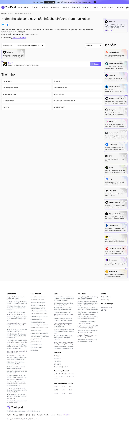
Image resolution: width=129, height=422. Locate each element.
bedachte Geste (59, 94)
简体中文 (15, 415)
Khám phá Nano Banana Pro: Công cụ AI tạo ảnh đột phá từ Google (87, 317)
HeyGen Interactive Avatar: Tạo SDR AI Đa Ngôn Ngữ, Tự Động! (88, 327)
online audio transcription (37, 300)
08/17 (70, 386)
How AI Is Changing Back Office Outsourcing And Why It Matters (63, 319)
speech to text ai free (36, 347)
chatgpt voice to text (36, 339)
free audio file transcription (38, 302)
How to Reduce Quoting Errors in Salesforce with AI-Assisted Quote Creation (63, 314)
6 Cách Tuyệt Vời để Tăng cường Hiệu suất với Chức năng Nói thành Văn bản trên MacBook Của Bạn (16, 357)
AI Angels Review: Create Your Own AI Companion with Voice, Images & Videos (64, 331)
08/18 (63, 386)
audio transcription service (38, 308)
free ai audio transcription (38, 305)
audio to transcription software (39, 316)
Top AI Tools (57, 364)
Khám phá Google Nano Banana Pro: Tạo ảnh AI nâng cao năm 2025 (88, 313)
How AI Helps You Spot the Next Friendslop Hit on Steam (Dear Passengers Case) (63, 325)
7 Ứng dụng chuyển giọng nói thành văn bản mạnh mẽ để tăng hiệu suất (17, 302)
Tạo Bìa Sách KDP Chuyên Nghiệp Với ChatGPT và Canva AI (87, 340)
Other (56, 379)
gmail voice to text (36, 342)
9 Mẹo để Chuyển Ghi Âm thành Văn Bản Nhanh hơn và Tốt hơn (17, 330)
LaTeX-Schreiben (8, 100)
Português (40, 415)
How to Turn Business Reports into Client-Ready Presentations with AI (63, 347)
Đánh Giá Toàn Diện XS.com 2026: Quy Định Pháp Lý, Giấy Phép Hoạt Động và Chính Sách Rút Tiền (87, 303)
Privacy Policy (105, 300)
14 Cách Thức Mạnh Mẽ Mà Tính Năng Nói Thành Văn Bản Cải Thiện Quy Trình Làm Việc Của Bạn (17, 377)
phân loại (45, 7)
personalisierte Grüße (9, 94)
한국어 (28, 415)
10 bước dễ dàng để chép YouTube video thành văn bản (17, 401)
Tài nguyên (57, 356)
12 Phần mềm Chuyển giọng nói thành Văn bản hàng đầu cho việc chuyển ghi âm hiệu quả (16, 383)
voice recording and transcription (40, 336)
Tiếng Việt (66, 414)
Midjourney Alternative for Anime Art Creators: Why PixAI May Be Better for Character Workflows (64, 298)
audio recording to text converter (40, 333)
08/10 (56, 393)
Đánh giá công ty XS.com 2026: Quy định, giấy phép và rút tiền (88, 298)
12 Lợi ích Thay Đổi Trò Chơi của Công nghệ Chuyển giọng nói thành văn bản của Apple (17, 390)
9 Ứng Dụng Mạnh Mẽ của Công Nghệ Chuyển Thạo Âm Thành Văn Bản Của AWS (17, 396)
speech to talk (34, 350)
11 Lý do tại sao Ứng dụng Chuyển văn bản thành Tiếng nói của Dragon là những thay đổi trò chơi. (17, 346)
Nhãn (11, 13)
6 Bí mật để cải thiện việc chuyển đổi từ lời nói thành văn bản (17, 352)
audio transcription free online (39, 314)
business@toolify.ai (106, 307)
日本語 (33, 415)
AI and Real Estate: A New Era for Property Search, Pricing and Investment (63, 337)
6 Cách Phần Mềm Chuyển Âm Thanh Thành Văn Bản (15, 363)
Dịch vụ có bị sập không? (61, 367)
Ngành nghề (76, 7)
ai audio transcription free (38, 322)
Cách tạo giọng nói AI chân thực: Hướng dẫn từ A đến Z (87, 322)
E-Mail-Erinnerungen (60, 87)
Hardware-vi (57, 361)
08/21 (56, 386)
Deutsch (53, 415)
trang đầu (4, 13)
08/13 (56, 390)
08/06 (70, 393)
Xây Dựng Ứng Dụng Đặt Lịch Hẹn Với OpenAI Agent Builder (87, 336)
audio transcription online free (39, 311)
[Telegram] (105, 310)
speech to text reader (36, 344)
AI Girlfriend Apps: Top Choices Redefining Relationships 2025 (63, 308)
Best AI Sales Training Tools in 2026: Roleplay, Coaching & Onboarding (64, 343)
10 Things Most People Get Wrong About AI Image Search (63, 304)
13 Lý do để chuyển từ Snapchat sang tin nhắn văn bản (16, 298)
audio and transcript (36, 319)
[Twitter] (102, 310)
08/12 (63, 390)
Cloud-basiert (7, 81)
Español (46, 415)
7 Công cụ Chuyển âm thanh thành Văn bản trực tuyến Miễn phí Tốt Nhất (16, 325)
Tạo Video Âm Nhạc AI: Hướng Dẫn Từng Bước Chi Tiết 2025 (87, 331)
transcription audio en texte (38, 297)
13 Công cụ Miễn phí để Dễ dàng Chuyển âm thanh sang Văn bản (16, 313)
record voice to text (36, 330)
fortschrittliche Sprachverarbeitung (64, 100)
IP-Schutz (57, 81)
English (9, 415)
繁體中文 (21, 415)
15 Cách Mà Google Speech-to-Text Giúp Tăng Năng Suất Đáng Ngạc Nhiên (17, 318)
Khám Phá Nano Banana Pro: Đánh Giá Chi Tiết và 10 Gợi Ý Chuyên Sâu (88, 308)
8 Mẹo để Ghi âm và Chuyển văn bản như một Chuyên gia (16, 367)
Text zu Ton (6, 107)
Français (59, 415)
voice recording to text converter (39, 325)
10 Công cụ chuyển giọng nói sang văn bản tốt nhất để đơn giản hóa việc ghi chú (16, 307)
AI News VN (57, 358)
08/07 (63, 393)
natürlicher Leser (59, 107)
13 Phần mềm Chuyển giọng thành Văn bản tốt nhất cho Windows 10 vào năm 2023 (16, 335)
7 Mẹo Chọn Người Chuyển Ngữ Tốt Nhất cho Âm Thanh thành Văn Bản (17, 341)
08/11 (70, 390)
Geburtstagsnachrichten (10, 87)
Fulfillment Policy (106, 297)
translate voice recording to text (39, 328)
